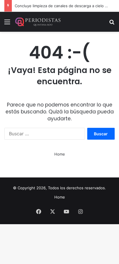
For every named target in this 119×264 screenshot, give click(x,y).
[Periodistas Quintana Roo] (37, 22)
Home (59, 154)
